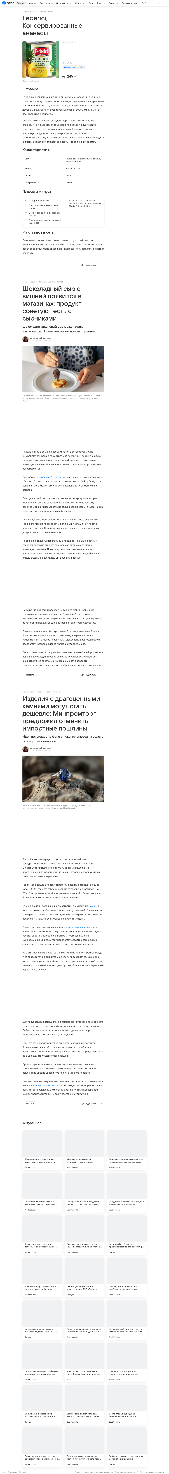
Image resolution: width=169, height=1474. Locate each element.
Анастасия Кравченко (40, 338)
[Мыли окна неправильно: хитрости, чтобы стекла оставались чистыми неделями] (84, 1150)
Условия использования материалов (98, 1472)
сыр (79, 614)
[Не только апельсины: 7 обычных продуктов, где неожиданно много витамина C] (42, 1362)
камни (92, 906)
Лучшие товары (46, 11)
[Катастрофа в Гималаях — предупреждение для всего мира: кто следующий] (127, 1235)
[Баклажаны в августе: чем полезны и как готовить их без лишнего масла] (42, 1235)
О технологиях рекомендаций (126, 1472)
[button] (63, 369)
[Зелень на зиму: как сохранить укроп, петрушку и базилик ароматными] (42, 1277)
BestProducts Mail (55, 282)
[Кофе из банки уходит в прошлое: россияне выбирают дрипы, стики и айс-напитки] (84, 1320)
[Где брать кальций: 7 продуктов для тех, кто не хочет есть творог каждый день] (84, 1193)
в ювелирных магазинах (41, 1085)
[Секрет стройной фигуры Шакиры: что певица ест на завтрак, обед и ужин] (127, 1362)
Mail (4, 1472)
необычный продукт (50, 477)
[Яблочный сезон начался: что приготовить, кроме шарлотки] (42, 1150)
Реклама (22, 1472)
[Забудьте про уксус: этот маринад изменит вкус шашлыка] (127, 1447)
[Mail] (4, 3)
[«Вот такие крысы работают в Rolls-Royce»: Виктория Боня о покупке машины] (84, 1362)
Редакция (78, 1472)
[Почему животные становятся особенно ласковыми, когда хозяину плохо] (127, 1277)
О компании (12, 1472)
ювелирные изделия (78, 927)
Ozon (82, 67)
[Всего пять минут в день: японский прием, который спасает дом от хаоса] (127, 1405)
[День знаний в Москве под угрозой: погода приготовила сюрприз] (42, 1405)
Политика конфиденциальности (152, 1472)
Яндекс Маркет (70, 67)
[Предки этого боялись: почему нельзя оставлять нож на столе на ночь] (84, 1235)
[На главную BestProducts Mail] (10, 3)
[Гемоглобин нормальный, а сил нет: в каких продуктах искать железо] (42, 1193)
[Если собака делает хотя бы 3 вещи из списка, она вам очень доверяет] (84, 1405)
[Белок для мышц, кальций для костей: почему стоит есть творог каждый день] (84, 1447)
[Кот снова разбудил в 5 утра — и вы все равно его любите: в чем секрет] (127, 1320)
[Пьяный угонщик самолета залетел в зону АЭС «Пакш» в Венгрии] (84, 1277)
